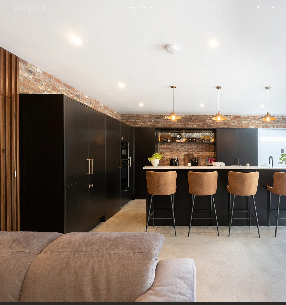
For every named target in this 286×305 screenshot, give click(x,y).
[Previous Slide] (3, 151)
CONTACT (155, 7)
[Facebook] (258, 7)
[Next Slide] (282, 151)
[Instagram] (265, 7)
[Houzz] (273, 7)
